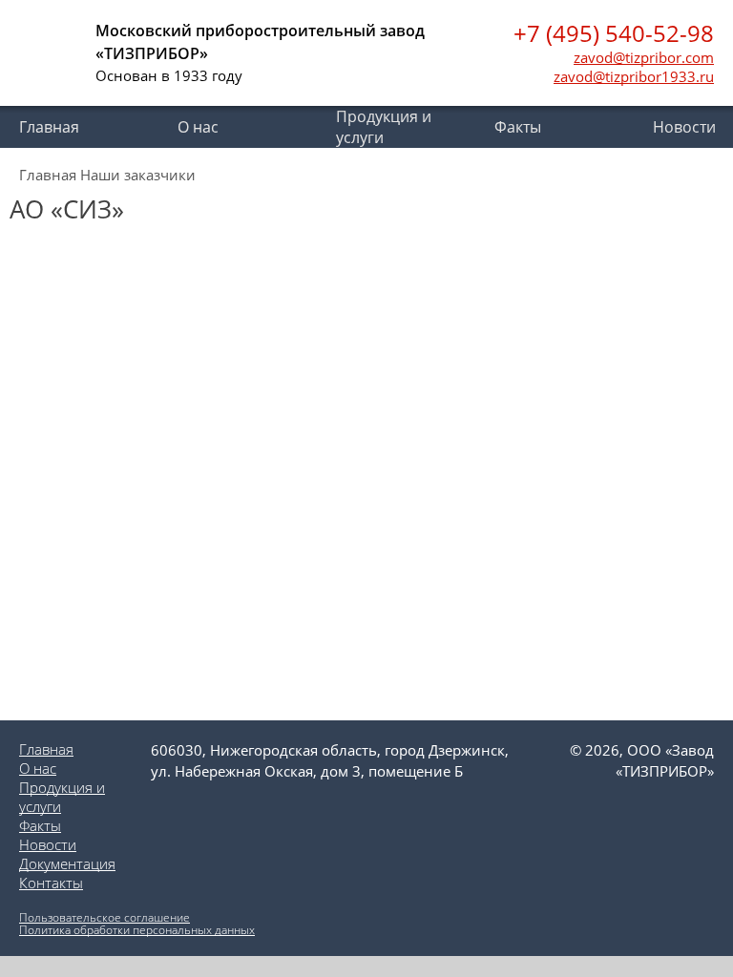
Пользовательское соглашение (104, 917)
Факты (517, 126)
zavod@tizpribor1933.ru (634, 76)
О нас (198, 126)
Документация (67, 863)
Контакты (51, 882)
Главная (49, 126)
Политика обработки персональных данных (137, 930)
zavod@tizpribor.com (644, 57)
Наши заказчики (138, 174)
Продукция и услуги (383, 127)
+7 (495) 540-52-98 (613, 33)
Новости (47, 844)
